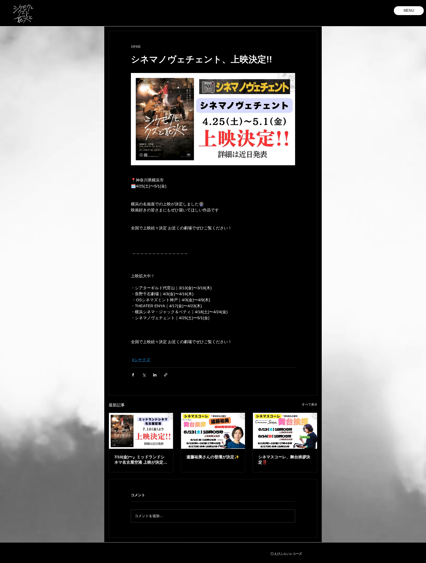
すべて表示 (309, 404)
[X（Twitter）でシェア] (144, 375)
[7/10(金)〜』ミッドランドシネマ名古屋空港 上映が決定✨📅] (141, 431)
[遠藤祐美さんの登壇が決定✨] (213, 431)
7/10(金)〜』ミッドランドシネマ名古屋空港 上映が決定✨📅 (139, 460)
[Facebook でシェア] (133, 375)
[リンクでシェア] (166, 375)
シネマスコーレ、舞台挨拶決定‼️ (284, 460)
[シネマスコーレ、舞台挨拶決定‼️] (285, 431)
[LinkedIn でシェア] (155, 375)
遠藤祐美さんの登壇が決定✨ (212, 457)
